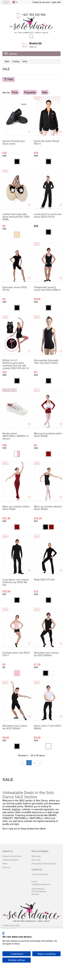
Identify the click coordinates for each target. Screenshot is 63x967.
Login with (56, 2)
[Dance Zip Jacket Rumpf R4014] (48, 116)
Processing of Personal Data (44, 864)
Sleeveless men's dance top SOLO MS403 (46, 654)
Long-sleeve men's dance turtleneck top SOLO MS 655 (15, 582)
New (44, 92)
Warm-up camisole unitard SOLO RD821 (15, 508)
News (4, 864)
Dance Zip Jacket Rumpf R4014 (46, 142)
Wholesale (36, 856)
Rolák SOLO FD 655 (44, 579)
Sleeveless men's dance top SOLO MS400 (14, 727)
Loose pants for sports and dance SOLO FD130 (47, 215)
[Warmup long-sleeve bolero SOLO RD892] (48, 408)
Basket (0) (35, 43)
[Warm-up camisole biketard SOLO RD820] (48, 481)
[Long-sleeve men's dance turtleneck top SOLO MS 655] (17, 554)
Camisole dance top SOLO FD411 (16, 654)
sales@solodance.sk (41, 884)
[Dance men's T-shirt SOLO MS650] (48, 700)
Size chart (36, 860)
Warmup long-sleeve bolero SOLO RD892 (48, 435)
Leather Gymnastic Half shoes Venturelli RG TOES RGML (15, 217)
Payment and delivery (11, 856)
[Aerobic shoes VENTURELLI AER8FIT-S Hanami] (17, 408)
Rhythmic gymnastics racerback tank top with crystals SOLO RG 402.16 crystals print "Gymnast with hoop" (16, 364)
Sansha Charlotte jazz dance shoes (13, 142)
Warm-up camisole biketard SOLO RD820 (48, 508)
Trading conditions (10, 860)
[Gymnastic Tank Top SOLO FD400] (48, 335)
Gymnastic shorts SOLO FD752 (14, 288)
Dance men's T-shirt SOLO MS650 (47, 727)
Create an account (41, 2)
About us (6, 867)
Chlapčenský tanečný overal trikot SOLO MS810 (47, 288)
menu (5, 2)
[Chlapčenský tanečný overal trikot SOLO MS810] (48, 262)
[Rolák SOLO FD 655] (48, 554)
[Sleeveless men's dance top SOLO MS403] (48, 627)
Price (15, 92)
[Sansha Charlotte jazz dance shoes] (17, 116)
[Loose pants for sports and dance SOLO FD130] (48, 189)
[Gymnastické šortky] (17, 262)
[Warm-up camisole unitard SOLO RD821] (17, 481)
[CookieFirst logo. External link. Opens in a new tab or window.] (3, 933)
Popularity (30, 92)
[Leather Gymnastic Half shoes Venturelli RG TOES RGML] (17, 189)
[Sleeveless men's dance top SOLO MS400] (17, 700)
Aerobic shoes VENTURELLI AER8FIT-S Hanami (15, 436)
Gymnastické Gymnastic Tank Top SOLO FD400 (46, 361)
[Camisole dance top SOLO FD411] (17, 627)
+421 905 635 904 (33, 15)
